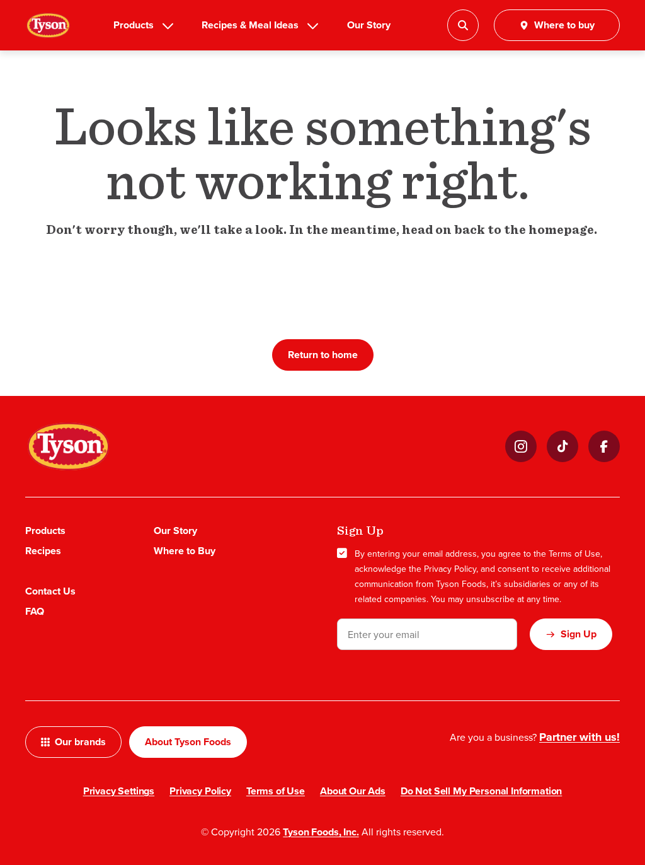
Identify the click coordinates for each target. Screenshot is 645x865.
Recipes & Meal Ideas (250, 25)
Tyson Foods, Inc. (320, 832)
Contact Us (50, 591)
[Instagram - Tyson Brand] (521, 446)
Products (133, 25)
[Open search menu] (463, 25)
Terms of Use (574, 553)
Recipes (43, 550)
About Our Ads (352, 791)
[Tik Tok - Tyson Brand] (562, 446)
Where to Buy (184, 550)
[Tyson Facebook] (604, 446)
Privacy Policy (450, 568)
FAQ (34, 611)
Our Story (369, 25)
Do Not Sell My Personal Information (481, 791)
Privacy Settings (118, 791)
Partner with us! (579, 737)
